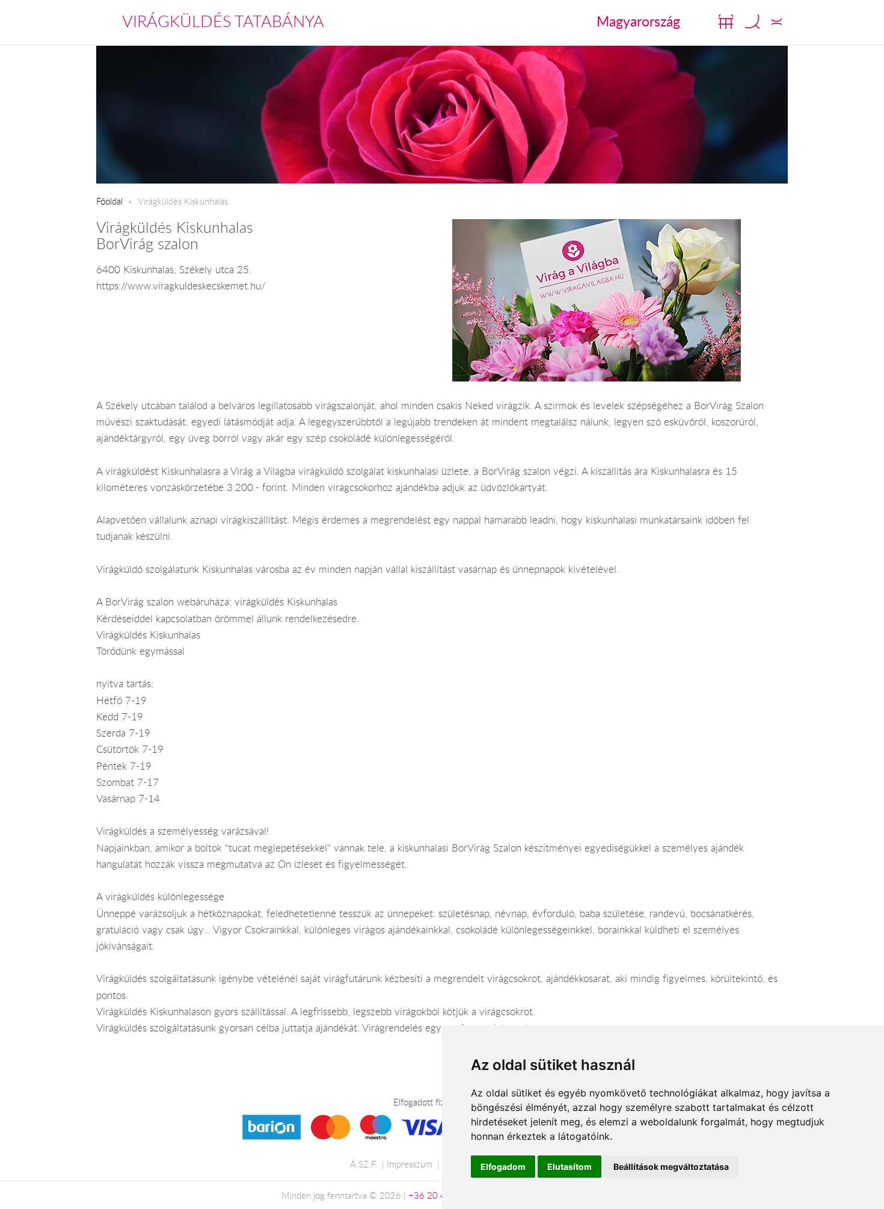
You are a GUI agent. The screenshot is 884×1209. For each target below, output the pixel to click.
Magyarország (638, 21)
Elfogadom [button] (503, 1166)
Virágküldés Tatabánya (223, 21)
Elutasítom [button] (569, 1166)
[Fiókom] (777, 21)
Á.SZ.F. (363, 1164)
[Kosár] (726, 21)
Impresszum (409, 1164)
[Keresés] (752, 21)
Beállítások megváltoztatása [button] (671, 1166)
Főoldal (109, 201)
